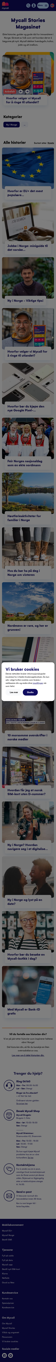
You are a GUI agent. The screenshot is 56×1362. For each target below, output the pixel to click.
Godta (30, 692)
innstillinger (38, 683)
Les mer (14, 692)
